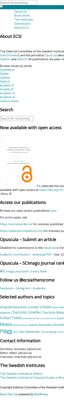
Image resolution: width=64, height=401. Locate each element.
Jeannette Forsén (31, 318)
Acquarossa (10, 306)
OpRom (5, 59)
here (53, 211)
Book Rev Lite (9, 394)
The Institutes (23, 19)
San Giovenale (29, 332)
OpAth (4, 74)
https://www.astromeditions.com (21, 231)
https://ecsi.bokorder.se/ (16, 224)
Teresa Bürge (48, 332)
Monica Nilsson (20, 325)
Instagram (23, 288)
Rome (16, 332)
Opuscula (20, 11)
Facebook (6, 288)
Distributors (22, 24)
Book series (22, 15)
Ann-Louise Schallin (36, 307)
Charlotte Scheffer (26, 312)
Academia (39, 288)
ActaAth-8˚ (7, 89)
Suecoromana (9, 55)
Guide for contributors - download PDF (26, 254)
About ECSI (21, 28)
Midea (6, 324)
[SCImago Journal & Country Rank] (23, 271)
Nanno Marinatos (41, 325)
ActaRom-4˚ (7, 93)
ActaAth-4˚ (7, 85)
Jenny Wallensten (48, 318)
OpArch (22, 59)
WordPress (41, 394)
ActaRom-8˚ (7, 97)
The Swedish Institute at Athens (21, 374)
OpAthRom (7, 70)
